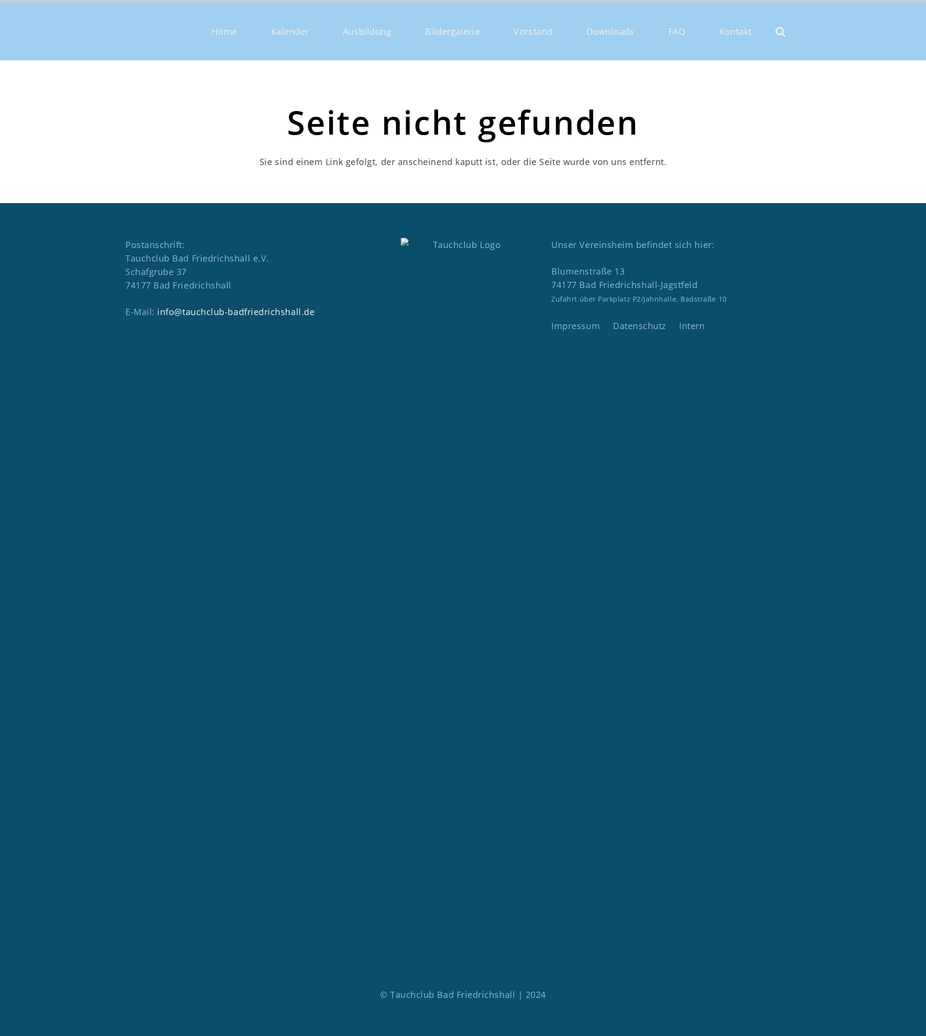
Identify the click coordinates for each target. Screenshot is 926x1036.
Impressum (575, 326)
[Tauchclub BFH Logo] (164, 31)
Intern (692, 326)
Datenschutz (639, 326)
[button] (780, 31)
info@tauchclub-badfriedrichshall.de (235, 312)
